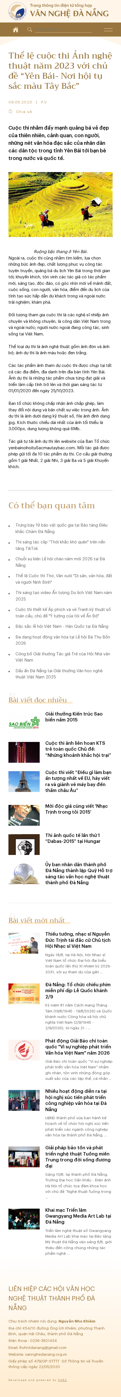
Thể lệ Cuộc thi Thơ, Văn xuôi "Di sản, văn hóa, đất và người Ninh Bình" (63, 579)
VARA (62, 1380)
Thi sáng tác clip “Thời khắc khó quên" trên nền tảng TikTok (60, 545)
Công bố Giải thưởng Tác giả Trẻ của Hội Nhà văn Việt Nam (62, 657)
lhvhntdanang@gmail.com (43, 1347)
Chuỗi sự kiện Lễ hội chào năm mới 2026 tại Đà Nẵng (60, 562)
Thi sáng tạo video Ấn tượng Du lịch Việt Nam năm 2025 (63, 596)
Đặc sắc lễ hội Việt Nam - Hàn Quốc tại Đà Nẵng (61, 626)
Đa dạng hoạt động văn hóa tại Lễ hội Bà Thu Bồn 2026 (62, 640)
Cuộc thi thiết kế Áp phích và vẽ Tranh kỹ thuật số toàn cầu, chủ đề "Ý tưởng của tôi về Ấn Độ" (63, 613)
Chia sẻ (24, 112)
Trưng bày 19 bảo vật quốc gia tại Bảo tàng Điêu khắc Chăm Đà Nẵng (61, 528)
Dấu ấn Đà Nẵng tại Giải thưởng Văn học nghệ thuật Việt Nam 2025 (58, 674)
